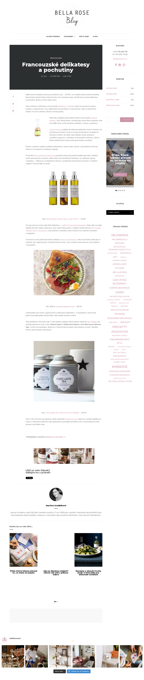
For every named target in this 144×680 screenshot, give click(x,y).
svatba (112, 347)
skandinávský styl (120, 341)
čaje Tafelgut (92, 322)
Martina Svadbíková (56, 506)
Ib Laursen (120, 272)
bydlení (120, 243)
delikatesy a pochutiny (54, 437)
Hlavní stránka (53, 36)
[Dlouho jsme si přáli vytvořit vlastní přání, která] (131, 656)
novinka (125, 306)
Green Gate (120, 264)
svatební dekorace (124, 346)
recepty (120, 326)
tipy (124, 349)
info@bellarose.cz (120, 59)
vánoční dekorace (120, 375)
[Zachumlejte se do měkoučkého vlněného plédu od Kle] (84, 656)
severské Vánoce (120, 335)
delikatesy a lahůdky (66, 106)
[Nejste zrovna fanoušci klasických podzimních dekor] (60, 656)
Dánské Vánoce (120, 260)
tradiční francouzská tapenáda (73, 225)
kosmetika (128, 299)
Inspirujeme (111, 94)
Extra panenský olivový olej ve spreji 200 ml (62, 219)
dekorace (126, 253)
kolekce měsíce (114, 299)
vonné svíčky (120, 362)
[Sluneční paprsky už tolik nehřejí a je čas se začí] (107, 656)
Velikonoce (120, 356)
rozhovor (120, 331)
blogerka (120, 235)
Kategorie (68, 36)
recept (126, 322)
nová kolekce (120, 310)
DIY (115, 257)
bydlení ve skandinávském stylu (120, 248)
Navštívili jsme (112, 100)
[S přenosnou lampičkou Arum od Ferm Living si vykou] (36, 656)
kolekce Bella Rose (120, 296)
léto (113, 303)
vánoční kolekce (120, 378)
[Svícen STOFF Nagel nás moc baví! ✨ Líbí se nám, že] (13, 656)
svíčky (116, 349)
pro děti (113, 322)
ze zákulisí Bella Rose (120, 381)
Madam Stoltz (124, 303)
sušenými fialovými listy (65, 306)
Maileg (115, 306)
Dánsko (123, 257)
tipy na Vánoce (120, 352)
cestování (113, 253)
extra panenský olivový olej (44, 155)
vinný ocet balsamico (68, 239)
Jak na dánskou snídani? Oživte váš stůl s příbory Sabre (55, 573)
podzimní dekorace (120, 318)
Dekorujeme (111, 88)
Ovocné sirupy (55, 129)
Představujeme (56, 58)
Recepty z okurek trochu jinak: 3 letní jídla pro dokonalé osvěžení (88, 573)
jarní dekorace (120, 288)
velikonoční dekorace (120, 359)
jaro (120, 292)
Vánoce (120, 366)
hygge (120, 268)
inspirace (120, 276)
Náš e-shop (84, 36)
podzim (120, 314)
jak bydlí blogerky (120, 281)
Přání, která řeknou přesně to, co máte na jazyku (23, 572)
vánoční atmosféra (120, 371)
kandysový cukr (71, 419)
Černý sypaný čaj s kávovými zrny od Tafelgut (62, 413)
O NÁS (95, 36)
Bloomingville (120, 239)
